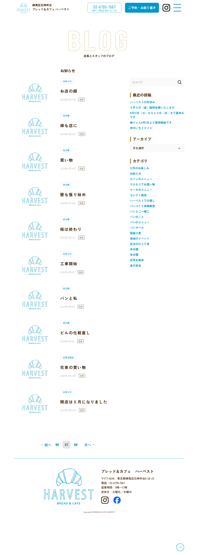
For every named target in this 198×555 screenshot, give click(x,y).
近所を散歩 (137, 260)
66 (57, 444)
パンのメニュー (139, 222)
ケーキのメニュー (141, 190)
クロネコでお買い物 (142, 184)
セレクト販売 (138, 195)
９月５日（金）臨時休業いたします (152, 107)
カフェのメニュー (141, 179)
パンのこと (137, 217)
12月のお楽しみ (139, 168)
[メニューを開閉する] (177, 7)
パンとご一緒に (139, 211)
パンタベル (137, 227)
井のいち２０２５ (141, 128)
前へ (48, 444)
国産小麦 (135, 233)
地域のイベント (139, 238)
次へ (87, 444)
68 (75, 444)
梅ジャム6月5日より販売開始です (151, 122)
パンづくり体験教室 (142, 206)
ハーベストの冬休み (142, 102)
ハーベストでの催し (142, 200)
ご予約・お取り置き (142, 7)
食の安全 (135, 265)
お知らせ (135, 173)
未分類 (134, 249)
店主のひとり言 (139, 244)
